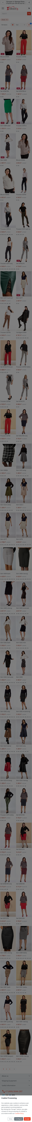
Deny (10, 1119)
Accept (27, 1119)
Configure (18, 1119)
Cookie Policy (19, 1113)
